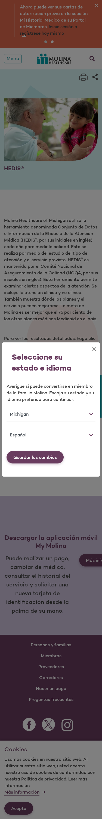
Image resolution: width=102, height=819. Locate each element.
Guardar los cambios (35, 457)
